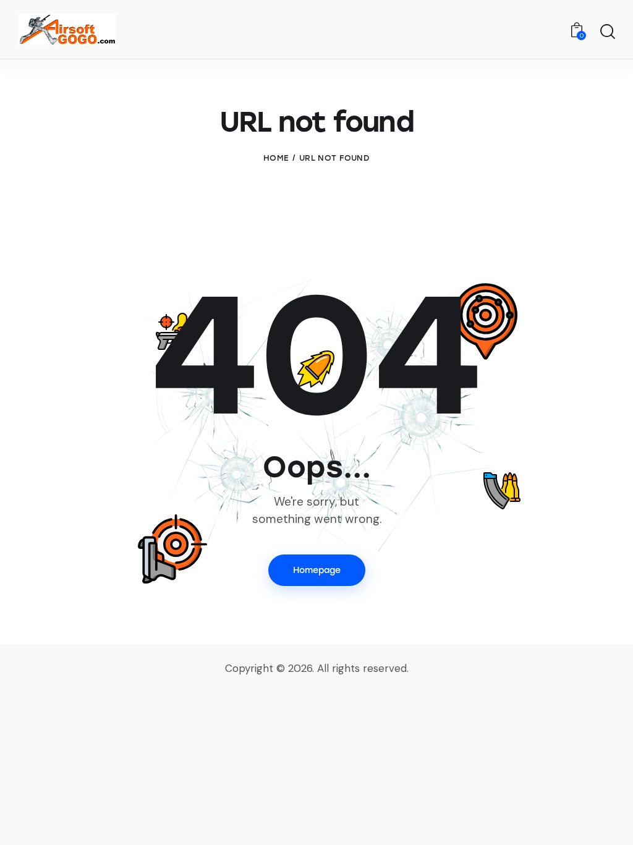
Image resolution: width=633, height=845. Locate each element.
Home (276, 158)
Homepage (317, 570)
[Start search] (606, 31)
